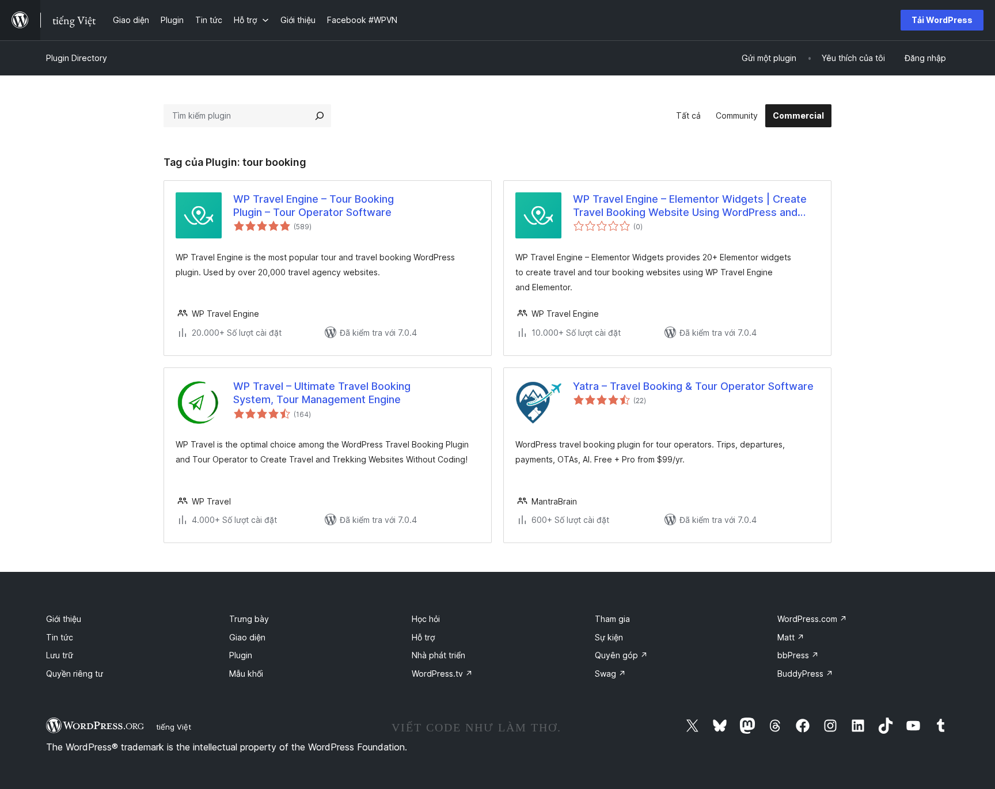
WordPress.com (812, 619)
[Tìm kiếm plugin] (319, 115)
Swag (610, 673)
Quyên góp (621, 655)
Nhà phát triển (438, 655)
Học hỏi (426, 619)
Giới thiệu (63, 619)
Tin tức (59, 637)
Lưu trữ (59, 655)
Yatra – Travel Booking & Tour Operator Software (693, 386)
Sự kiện (609, 637)
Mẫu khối (246, 673)
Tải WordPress (942, 20)
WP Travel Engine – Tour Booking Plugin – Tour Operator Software (313, 205)
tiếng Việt (173, 726)
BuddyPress (805, 673)
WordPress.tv (442, 673)
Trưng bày (249, 619)
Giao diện (247, 637)
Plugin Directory (76, 58)
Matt (790, 637)
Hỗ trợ (423, 637)
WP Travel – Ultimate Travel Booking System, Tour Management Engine (322, 392)
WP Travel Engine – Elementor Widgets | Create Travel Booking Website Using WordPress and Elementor (690, 206)
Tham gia (612, 619)
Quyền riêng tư (74, 673)
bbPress (798, 655)
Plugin (240, 655)
